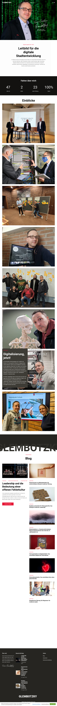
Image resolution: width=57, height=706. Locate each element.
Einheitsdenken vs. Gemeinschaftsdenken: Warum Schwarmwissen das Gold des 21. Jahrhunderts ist (40, 531)
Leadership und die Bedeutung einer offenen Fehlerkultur (13, 486)
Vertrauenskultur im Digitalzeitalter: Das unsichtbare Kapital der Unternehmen (39, 554)
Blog (44, 655)
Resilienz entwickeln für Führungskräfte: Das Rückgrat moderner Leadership (40, 506)
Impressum (45, 658)
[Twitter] (54, 2)
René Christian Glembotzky (13, 480)
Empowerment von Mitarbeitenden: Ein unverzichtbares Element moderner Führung (40, 483)
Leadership (4, 480)
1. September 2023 (23, 480)
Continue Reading (8, 503)
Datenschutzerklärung (47, 660)
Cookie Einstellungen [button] (45, 704)
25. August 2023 (24, 677)
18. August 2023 (24, 689)
